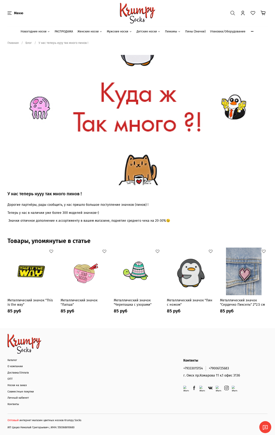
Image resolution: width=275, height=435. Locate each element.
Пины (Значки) (195, 31)
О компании (15, 366)
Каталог (12, 360)
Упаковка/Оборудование (227, 31)
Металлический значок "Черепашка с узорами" (133, 302)
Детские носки (147, 31)
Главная (13, 43)
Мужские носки (117, 31)
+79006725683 (219, 368)
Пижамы (171, 31)
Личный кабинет (18, 397)
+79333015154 (193, 368)
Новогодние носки (34, 31)
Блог (28, 43)
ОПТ (10, 378)
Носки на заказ (17, 385)
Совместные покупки (20, 391)
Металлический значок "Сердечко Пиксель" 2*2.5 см (242, 302)
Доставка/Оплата (18, 372)
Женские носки (88, 31)
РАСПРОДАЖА (64, 31)
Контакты (13, 404)
